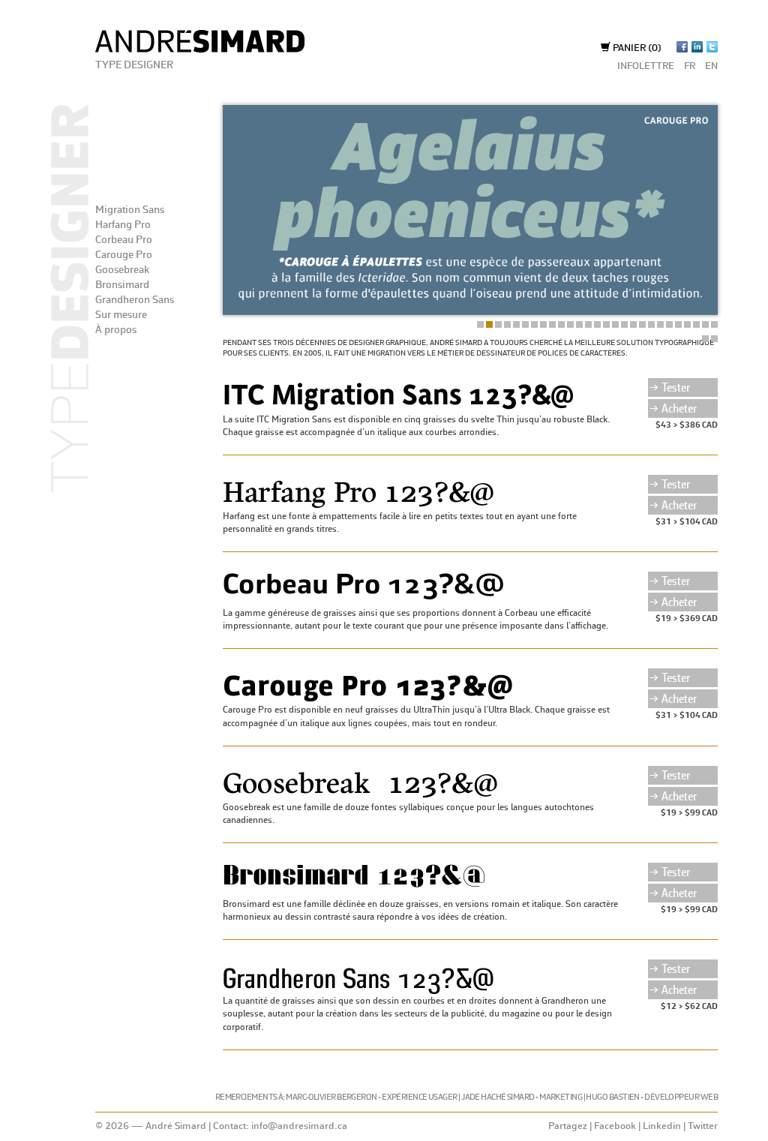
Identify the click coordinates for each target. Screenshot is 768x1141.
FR (689, 66)
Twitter (703, 1126)
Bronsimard (122, 285)
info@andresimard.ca (299, 1126)
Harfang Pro (123, 225)
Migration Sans (129, 210)
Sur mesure (121, 315)
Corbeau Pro (123, 240)
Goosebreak (122, 270)
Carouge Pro (123, 255)
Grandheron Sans (134, 300)
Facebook (615, 1126)
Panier (636, 48)
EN (711, 66)
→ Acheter (673, 409)
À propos (115, 330)
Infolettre (645, 66)
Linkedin (662, 1126)
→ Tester (670, 388)
